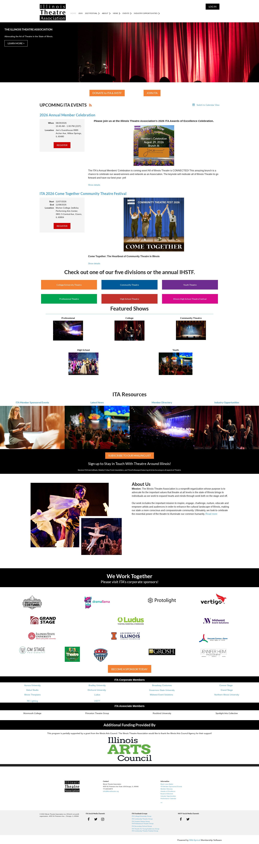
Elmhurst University (97, 690)
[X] (95, 819)
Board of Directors (167, 794)
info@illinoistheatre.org (111, 791)
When (51, 123)
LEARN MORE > (16, 43)
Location (49, 130)
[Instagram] (102, 819)
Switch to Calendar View (207, 105)
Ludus (97, 694)
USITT (97, 701)
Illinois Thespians (32, 694)
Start (51, 201)
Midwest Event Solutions (161, 694)
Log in (212, 6)
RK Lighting (32, 701)
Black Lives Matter (167, 784)
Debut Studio (32, 690)
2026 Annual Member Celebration (67, 115)
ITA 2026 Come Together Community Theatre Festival (83, 193)
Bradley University (97, 685)
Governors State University (162, 690)
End (52, 204)
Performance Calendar (168, 798)
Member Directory (162, 402)
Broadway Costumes (162, 685)
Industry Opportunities (226, 402)
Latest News (97, 402)
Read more (211, 514)
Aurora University (32, 685)
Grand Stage (227, 690)
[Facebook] (88, 819)
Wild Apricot (194, 840)
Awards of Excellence (168, 791)
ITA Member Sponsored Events (32, 402)
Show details (94, 185)
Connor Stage (226, 685)
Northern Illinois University (226, 694)
